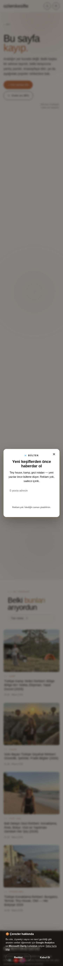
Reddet (18, 957)
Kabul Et (45, 957)
